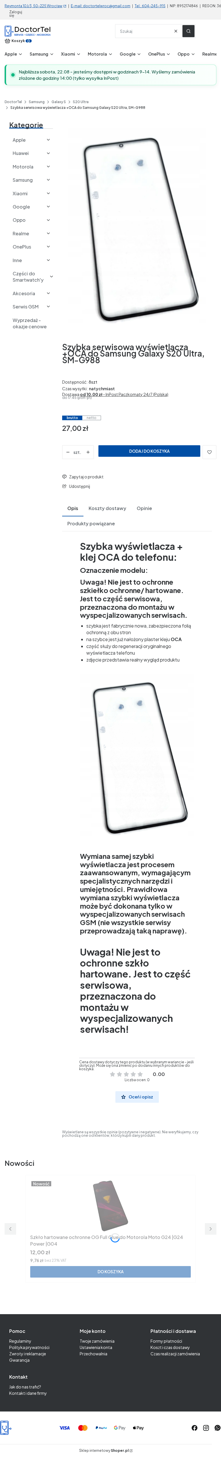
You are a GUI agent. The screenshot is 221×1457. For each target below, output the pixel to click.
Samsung (37, 102)
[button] (188, 31)
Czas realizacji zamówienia (175, 1353)
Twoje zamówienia (97, 1341)
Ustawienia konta (96, 1347)
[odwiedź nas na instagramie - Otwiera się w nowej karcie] (206, 1427)
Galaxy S (59, 102)
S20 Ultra (81, 102)
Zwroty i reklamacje (27, 1353)
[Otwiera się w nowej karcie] (217, 1427)
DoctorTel (13, 102)
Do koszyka (111, 1271)
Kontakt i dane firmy (28, 1393)
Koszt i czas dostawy (170, 1347)
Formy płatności (166, 1341)
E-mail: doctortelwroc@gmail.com (100, 6)
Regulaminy (20, 1341)
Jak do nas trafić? (25, 1386)
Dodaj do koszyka (149, 451)
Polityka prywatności (29, 1347)
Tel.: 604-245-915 (150, 6)
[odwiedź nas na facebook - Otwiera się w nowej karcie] (194, 1427)
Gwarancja (19, 1360)
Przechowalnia (93, 1353)
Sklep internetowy (104, 1450)
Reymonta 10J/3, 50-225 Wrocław (33, 6)
